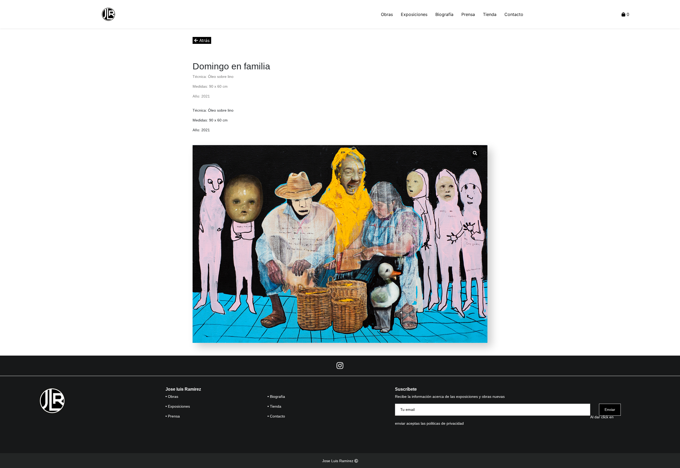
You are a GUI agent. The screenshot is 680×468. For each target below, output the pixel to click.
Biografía (444, 14)
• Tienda (274, 406)
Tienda (489, 14)
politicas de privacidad (445, 423)
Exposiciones (414, 14)
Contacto (513, 14)
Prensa (468, 14)
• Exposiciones (177, 406)
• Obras (171, 396)
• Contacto (276, 416)
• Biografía (276, 396)
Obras (387, 14)
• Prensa (172, 416)
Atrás (204, 40)
